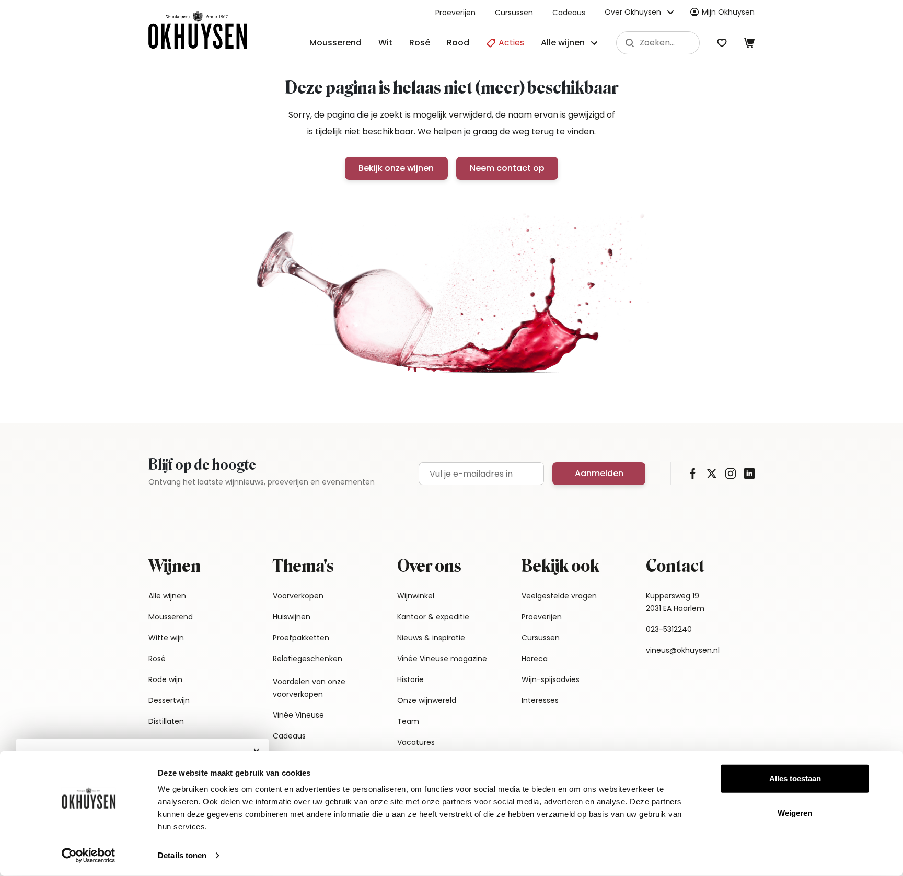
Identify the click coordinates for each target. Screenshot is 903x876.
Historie (410, 679)
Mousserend (335, 43)
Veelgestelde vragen (559, 596)
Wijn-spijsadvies (551, 679)
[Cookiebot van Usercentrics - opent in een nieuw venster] (88, 855)
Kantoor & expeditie (433, 617)
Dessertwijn (169, 700)
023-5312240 (669, 629)
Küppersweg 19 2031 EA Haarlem (675, 602)
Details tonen (182, 855)
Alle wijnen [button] (563, 43)
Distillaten (166, 721)
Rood (458, 43)
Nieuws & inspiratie (431, 637)
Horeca (535, 658)
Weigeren (795, 812)
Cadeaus (568, 12)
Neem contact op (507, 168)
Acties (510, 43)
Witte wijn (166, 637)
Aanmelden (599, 473)
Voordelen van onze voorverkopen (309, 687)
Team (408, 721)
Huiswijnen (291, 617)
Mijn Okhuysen (728, 12)
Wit (385, 43)
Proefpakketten (301, 637)
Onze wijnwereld (426, 700)
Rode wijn (165, 679)
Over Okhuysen (633, 12)
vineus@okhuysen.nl (683, 650)
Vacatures (416, 742)
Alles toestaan (795, 778)
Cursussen (514, 12)
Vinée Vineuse (298, 715)
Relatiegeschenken (307, 658)
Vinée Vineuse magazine (442, 658)
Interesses (540, 700)
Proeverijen (455, 12)
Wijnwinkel (415, 596)
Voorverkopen (298, 596)
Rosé (419, 43)
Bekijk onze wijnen (396, 168)
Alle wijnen (167, 596)
